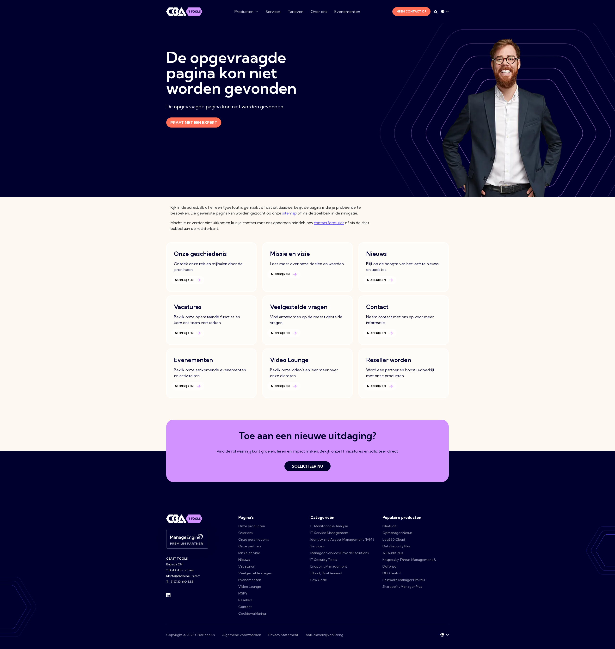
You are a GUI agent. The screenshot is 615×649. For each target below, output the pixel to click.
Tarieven (295, 11)
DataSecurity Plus (396, 546)
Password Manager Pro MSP (404, 580)
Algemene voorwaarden (241, 635)
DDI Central (391, 573)
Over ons (319, 11)
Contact (245, 607)
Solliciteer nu (307, 466)
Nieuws (244, 559)
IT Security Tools (323, 559)
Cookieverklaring (252, 613)
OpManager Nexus (397, 533)
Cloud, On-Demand (326, 573)
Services (273, 11)
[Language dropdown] (445, 11)
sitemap (289, 213)
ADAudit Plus (392, 553)
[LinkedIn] (168, 595)
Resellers (245, 600)
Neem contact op (411, 11)
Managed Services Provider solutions (339, 553)
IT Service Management (329, 533)
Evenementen (347, 11)
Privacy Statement (283, 635)
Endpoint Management (328, 566)
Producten (243, 11)
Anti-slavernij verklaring (324, 635)
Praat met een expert (193, 122)
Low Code (318, 580)
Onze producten (251, 526)
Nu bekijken (184, 280)
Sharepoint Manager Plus (402, 586)
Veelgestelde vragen (255, 573)
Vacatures (246, 566)
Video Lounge (249, 586)
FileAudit (389, 526)
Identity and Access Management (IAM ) (342, 539)
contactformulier (329, 222)
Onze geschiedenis (253, 539)
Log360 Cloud (393, 539)
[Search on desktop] (435, 12)
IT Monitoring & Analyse (329, 526)
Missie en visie (249, 553)
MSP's (242, 593)
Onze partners (249, 546)
